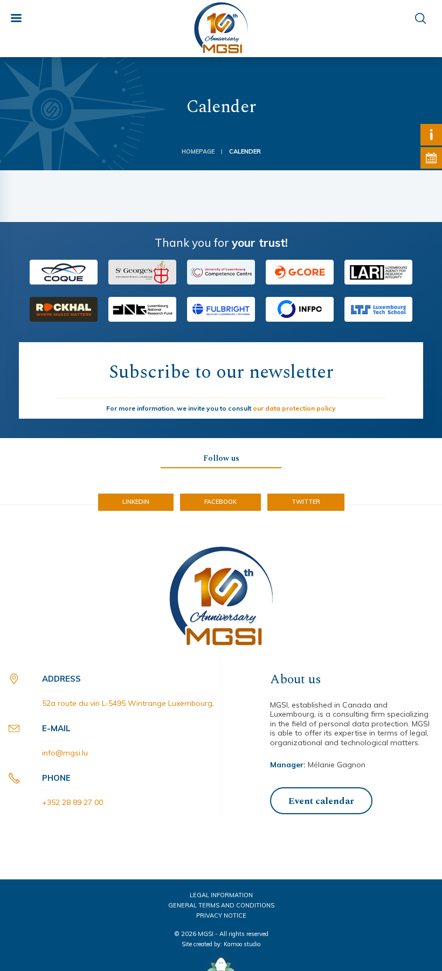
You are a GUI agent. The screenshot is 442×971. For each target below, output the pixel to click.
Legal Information (221, 895)
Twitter (306, 501)
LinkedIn (135, 501)
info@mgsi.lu (65, 753)
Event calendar (321, 801)
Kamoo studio (242, 944)
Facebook (220, 501)
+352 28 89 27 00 (72, 802)
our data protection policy (294, 408)
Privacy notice (221, 915)
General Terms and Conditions (221, 905)
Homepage (198, 152)
